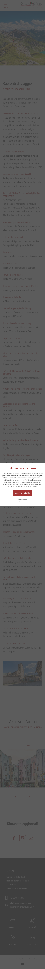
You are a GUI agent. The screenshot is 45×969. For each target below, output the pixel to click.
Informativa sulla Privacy (34, 484)
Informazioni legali (32, 486)
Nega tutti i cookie (22, 499)
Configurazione (22, 501)
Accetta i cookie (22, 493)
